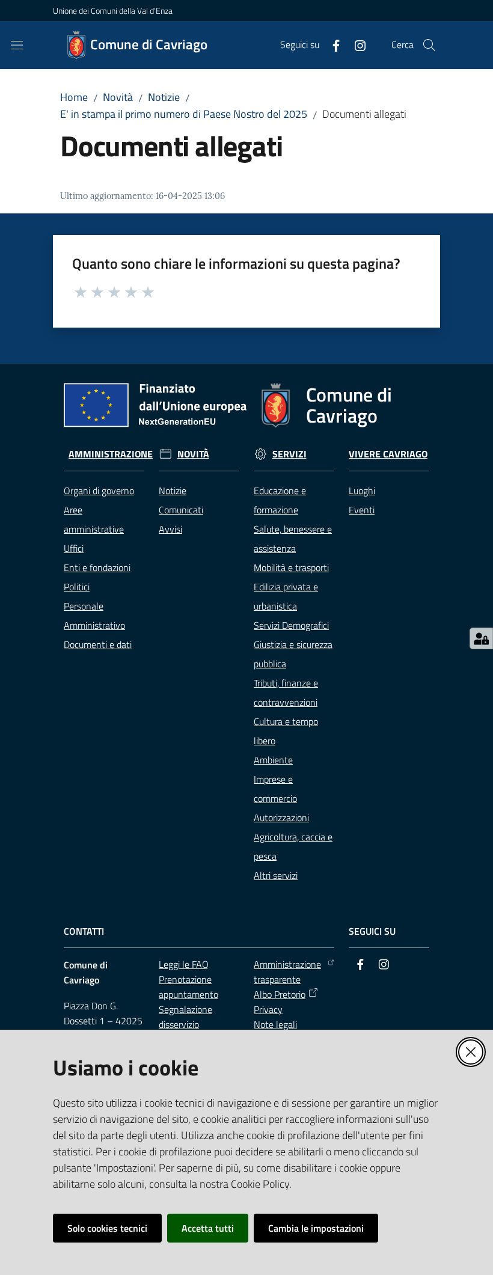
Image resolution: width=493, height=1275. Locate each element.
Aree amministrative (94, 519)
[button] (429, 45)
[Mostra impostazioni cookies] (481, 638)
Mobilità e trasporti (291, 567)
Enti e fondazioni (97, 567)
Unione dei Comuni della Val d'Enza (113, 10)
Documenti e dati (98, 644)
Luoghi (362, 490)
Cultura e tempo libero (286, 731)
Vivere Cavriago (388, 454)
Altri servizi (276, 875)
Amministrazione (111, 454)
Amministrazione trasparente (287, 971)
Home (74, 97)
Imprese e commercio (275, 789)
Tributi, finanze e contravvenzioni (286, 692)
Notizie (164, 97)
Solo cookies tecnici (107, 1228)
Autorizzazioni (281, 817)
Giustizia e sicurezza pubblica (293, 654)
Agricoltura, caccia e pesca (293, 846)
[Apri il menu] (17, 45)
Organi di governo (99, 490)
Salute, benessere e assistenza (293, 538)
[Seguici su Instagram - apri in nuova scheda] (355, 44)
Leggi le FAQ (184, 964)
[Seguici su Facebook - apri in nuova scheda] (331, 44)
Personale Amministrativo (94, 615)
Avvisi (170, 529)
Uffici (74, 548)
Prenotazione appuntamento (188, 986)
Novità (118, 97)
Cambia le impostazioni (316, 1228)
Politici (77, 586)
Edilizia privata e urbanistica (286, 596)
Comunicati (181, 510)
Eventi (362, 510)
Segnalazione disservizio (185, 1017)
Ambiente (273, 760)
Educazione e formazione (280, 500)
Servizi (289, 454)
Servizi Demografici (291, 625)
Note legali (275, 1024)
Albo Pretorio (279, 994)
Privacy (268, 1009)
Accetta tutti (208, 1228)
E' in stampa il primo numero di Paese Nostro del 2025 (183, 114)
